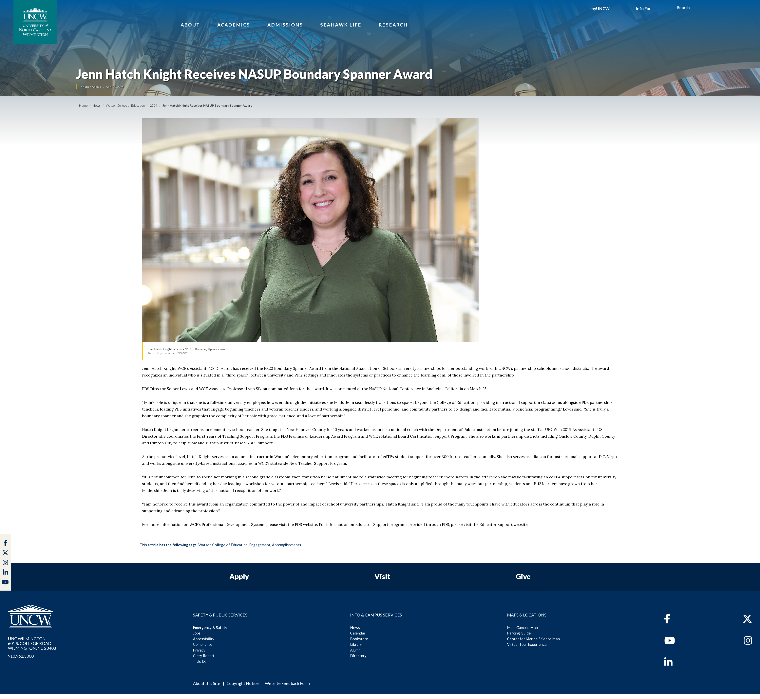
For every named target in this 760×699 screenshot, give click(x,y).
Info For (643, 8)
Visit (382, 576)
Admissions (285, 25)
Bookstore (359, 638)
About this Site (206, 683)
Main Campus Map (522, 627)
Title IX (199, 661)
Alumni (355, 650)
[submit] (694, 8)
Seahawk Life (340, 25)
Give (523, 576)
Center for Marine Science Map (533, 638)
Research (393, 25)
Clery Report (204, 655)
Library (356, 644)
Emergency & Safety (210, 627)
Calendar (357, 633)
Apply (239, 576)
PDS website (306, 524)
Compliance (202, 644)
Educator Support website (504, 524)
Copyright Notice (242, 683)
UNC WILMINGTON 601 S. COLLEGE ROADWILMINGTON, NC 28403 (32, 643)
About (190, 25)
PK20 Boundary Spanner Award (292, 368)
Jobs (196, 633)
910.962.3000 (21, 656)
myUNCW (600, 8)
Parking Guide (519, 633)
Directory (358, 655)
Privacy (199, 650)
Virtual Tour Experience (527, 644)
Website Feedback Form (287, 683)
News (355, 627)
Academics (233, 25)
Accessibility (203, 638)
